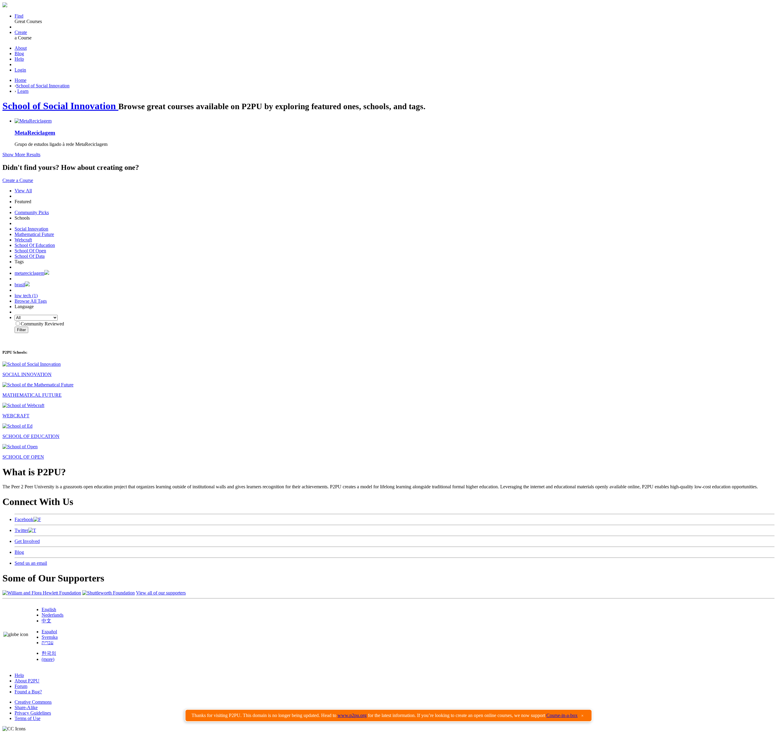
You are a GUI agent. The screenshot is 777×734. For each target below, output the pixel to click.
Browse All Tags (31, 301)
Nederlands (52, 615)
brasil (20, 284)
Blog (19, 53)
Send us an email (31, 563)
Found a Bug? (28, 691)
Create (21, 32)
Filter (21, 330)
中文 (46, 620)
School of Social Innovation (43, 85)
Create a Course (17, 180)
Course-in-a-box (562, 715)
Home (20, 80)
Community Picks (32, 212)
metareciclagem (29, 273)
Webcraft (23, 239)
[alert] (388, 715)
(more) (48, 659)
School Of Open (30, 250)
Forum (21, 686)
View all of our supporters (161, 592)
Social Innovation (31, 228)
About (21, 48)
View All (23, 190)
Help (19, 59)
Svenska (50, 637)
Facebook (24, 519)
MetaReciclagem (35, 133)
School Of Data (30, 256)
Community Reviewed (42, 323)
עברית (47, 642)
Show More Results (21, 154)
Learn (23, 91)
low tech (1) (26, 295)
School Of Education (35, 245)
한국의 (49, 653)
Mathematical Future (34, 234)
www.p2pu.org (352, 715)
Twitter (21, 530)
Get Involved (27, 541)
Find (19, 16)
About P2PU (27, 680)
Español (49, 631)
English (49, 609)
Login (20, 69)
